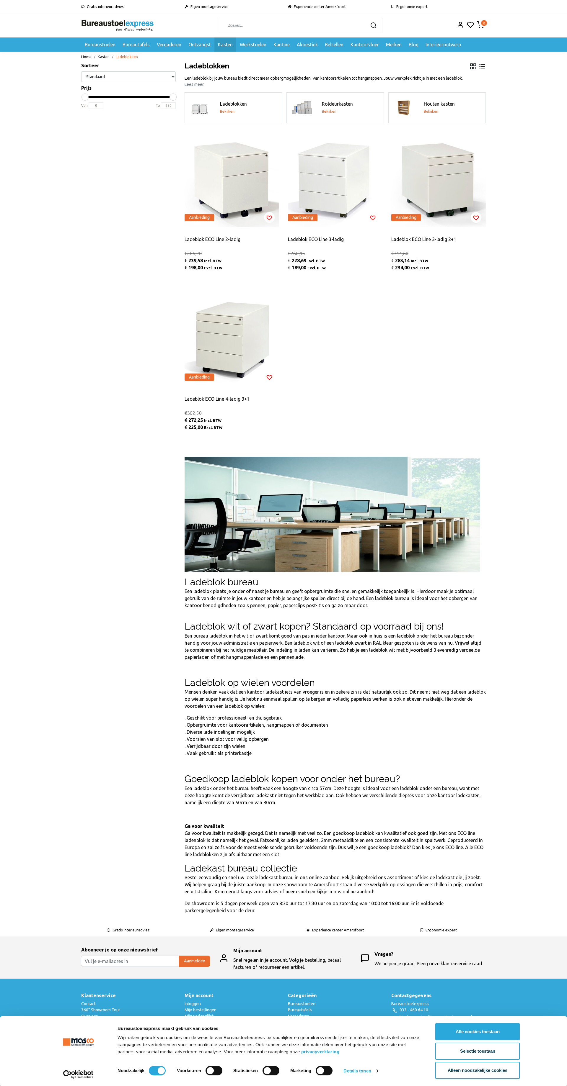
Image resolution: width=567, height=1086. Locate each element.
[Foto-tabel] (473, 66)
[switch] (214, 1070)
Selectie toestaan (477, 1051)
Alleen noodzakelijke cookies (477, 1070)
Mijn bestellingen (200, 1010)
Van (84, 105)
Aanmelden (194, 961)
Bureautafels (136, 44)
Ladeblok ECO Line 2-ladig (212, 239)
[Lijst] (482, 66)
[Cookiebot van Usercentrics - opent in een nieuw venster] (78, 1074)
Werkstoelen (253, 44)
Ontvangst (199, 44)
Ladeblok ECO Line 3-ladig (316, 239)
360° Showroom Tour (100, 1010)
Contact (88, 1003)
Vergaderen (169, 44)
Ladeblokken (127, 57)
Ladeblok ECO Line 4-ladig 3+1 (217, 399)
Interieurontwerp (443, 44)
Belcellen (334, 44)
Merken (394, 44)
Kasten (225, 44)
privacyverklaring (320, 1051)
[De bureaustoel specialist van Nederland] (117, 25)
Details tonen (357, 1070)
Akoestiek (307, 44)
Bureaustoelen (100, 44)
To (158, 105)
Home (86, 57)
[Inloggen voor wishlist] (269, 217)
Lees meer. (194, 84)
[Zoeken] (373, 25)
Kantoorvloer (365, 44)
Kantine (281, 44)
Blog (413, 44)
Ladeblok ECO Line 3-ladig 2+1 (423, 239)
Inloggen (193, 1003)
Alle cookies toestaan (478, 1031)
